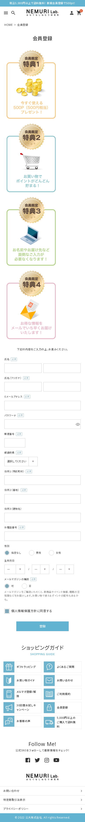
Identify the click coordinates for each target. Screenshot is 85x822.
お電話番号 (13, 527)
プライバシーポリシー (16, 809)
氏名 (9, 359)
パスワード (12, 415)
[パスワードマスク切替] (77, 424)
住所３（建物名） (13, 508)
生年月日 (9, 560)
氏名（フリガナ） (15, 378)
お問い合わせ (11, 791)
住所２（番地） (14, 490)
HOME (8, 25)
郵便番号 (11, 434)
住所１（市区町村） (16, 471)
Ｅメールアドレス (15, 397)
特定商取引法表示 (14, 800)
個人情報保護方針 (24, 611)
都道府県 (11, 453)
